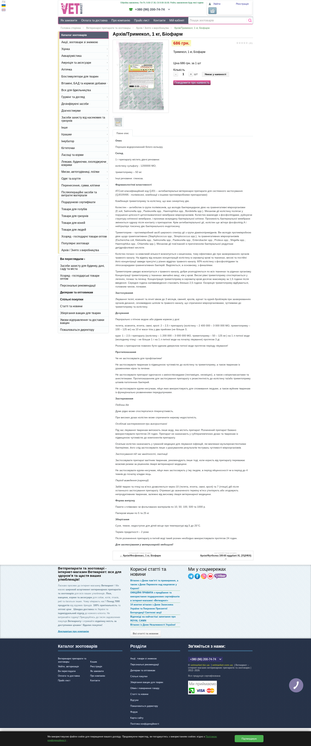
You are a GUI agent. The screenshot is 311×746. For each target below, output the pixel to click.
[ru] (3, 2)
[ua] (3, 6)
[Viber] (220, 576)
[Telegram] (191, 576)
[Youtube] (210, 576)
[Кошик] (212, 10)
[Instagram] (204, 576)
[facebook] (197, 576)
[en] (3, 10)
